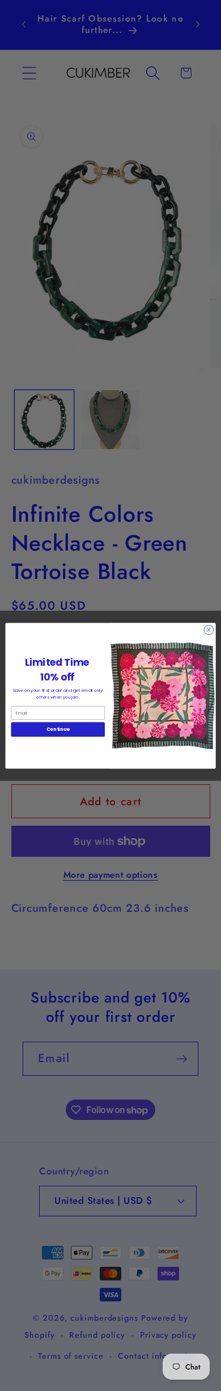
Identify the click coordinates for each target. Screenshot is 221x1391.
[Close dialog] (209, 630)
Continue (58, 729)
